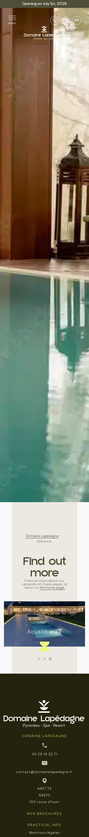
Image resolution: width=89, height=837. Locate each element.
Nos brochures (44, 814)
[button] (39, 659)
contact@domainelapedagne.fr (44, 772)
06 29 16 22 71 (44, 754)
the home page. (52, 587)
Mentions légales (44, 833)
